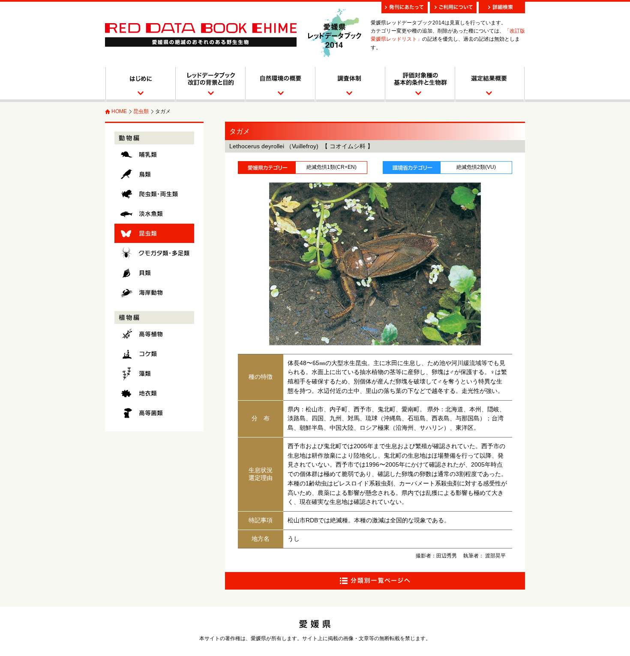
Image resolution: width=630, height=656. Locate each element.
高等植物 (154, 334)
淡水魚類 (154, 213)
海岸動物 (154, 292)
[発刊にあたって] (404, 7)
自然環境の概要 (280, 84)
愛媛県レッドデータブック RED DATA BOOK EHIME (201, 35)
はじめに (140, 84)
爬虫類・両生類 (154, 194)
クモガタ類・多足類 (154, 253)
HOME (119, 111)
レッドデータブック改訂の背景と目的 (210, 84)
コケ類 (154, 353)
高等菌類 (154, 412)
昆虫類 (141, 111)
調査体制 (349, 84)
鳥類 (154, 174)
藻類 (154, 373)
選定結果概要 (489, 84)
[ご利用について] (453, 7)
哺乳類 (154, 154)
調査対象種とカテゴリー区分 (419, 84)
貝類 (154, 272)
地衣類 (154, 393)
